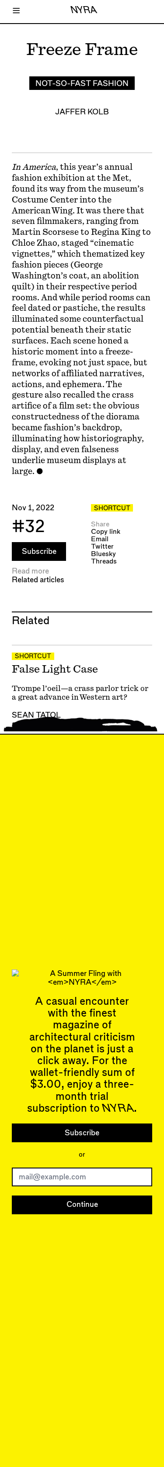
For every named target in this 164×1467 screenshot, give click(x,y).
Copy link (105, 532)
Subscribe (39, 551)
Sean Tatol (36, 715)
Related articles (38, 580)
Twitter (102, 546)
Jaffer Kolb (82, 112)
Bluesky (103, 554)
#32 (28, 527)
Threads (104, 561)
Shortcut (112, 508)
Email (99, 539)
